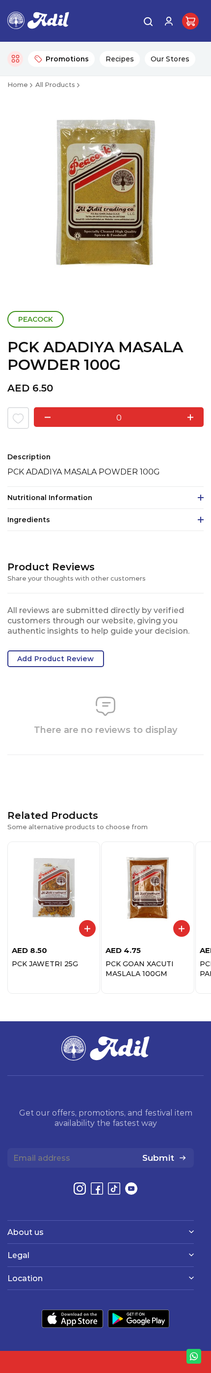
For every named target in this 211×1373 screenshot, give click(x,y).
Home (17, 84)
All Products (55, 84)
